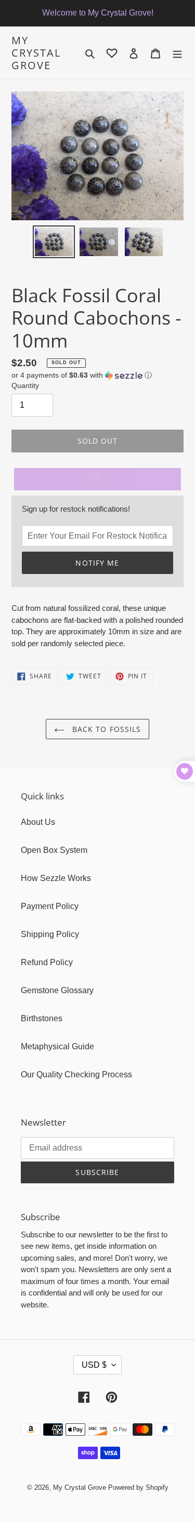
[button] (81, 375)
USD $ (94, 1364)
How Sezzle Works (56, 878)
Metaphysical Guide (57, 1046)
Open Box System (54, 850)
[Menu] (177, 53)
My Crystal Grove (36, 53)
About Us (38, 822)
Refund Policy (47, 962)
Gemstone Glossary (57, 990)
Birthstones (41, 1018)
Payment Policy (50, 906)
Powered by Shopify (138, 1487)
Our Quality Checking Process (76, 1074)
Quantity (25, 385)
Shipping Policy (50, 934)
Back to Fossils (105, 729)
